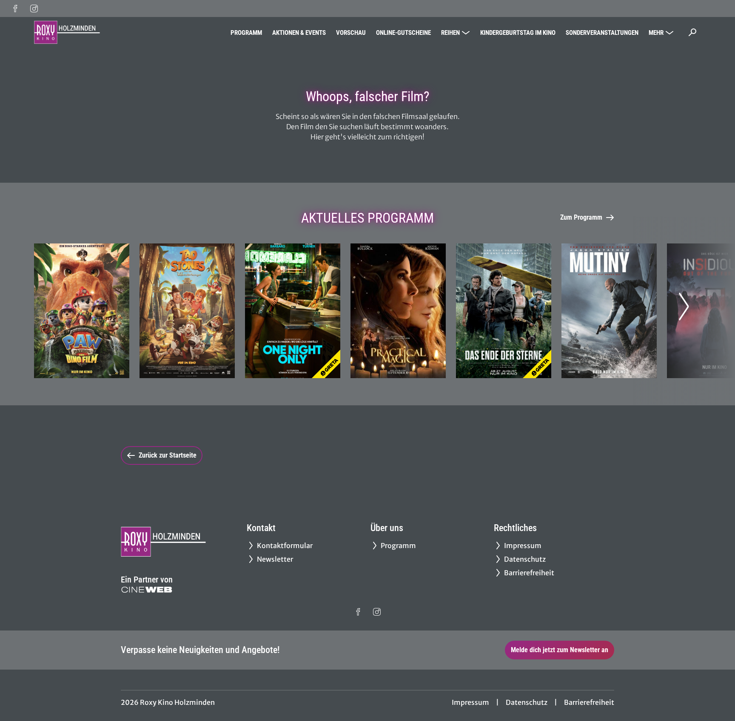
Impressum (470, 702)
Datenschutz (526, 702)
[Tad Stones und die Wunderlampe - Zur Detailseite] (187, 310)
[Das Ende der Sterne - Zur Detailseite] (503, 310)
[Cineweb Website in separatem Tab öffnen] (147, 589)
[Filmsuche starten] (692, 32)
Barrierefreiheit (589, 702)
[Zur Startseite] (93, 32)
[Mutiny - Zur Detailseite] (609, 310)
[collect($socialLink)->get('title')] (15, 8)
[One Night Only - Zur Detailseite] (292, 310)
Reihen (450, 33)
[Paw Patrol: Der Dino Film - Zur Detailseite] (81, 310)
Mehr (656, 33)
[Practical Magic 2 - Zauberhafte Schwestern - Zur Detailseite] (398, 310)
